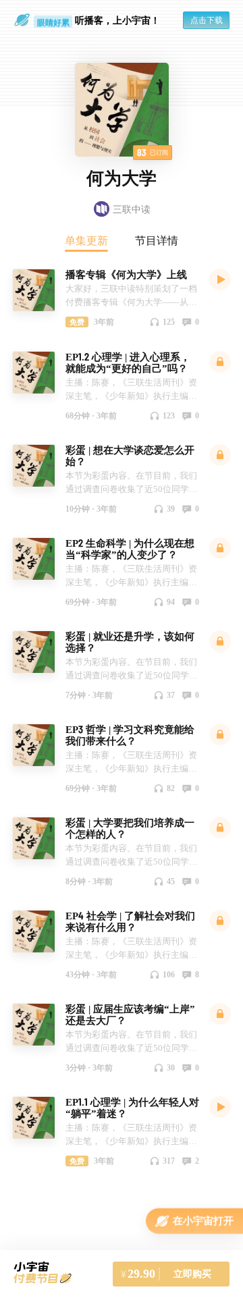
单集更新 (86, 240)
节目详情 (156, 240)
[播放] (220, 279)
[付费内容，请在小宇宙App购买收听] (220, 361)
